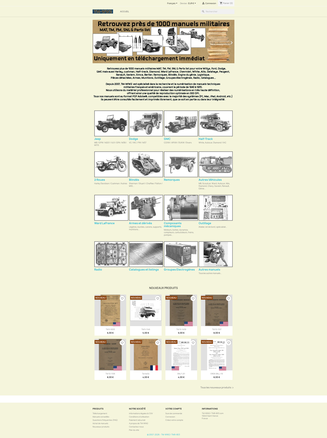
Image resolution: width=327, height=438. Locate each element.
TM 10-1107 (216, 329)
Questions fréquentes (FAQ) (105, 420)
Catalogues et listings (144, 269)
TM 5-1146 (145, 329)
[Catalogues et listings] (146, 254)
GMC (167, 139)
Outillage (205, 223)
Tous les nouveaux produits (217, 387)
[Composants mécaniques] (181, 208)
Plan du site (134, 430)
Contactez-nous (136, 426)
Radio (98, 269)
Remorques (172, 180)
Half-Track (206, 139)
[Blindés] (146, 164)
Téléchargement (100, 413)
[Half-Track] (216, 123)
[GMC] (181, 123)
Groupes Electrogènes (179, 269)
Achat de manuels (100, 423)
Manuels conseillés (101, 417)
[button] (103, 41)
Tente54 (145, 373)
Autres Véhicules (210, 180)
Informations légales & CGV (141, 413)
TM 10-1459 (181, 329)
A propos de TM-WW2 (138, 423)
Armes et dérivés (140, 223)
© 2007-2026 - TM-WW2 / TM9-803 (163, 434)
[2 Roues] (111, 164)
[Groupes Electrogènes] (181, 254)
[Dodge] (146, 123)
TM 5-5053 (110, 329)
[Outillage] (216, 208)
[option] (163, 41)
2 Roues (99, 180)
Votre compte (173, 408)
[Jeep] (111, 123)
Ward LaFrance (104, 223)
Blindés (134, 180)
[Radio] (111, 254)
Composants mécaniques (173, 224)
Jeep (97, 139)
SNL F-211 (181, 373)
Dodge (133, 139)
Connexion (170, 417)
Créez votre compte (174, 420)
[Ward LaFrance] (111, 208)
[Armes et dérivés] (146, 208)
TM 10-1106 (110, 373)
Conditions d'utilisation (139, 417)
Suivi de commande (173, 413)
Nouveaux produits (101, 426)
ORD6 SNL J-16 (216, 373)
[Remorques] (181, 164)
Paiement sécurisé (137, 420)
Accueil (124, 11)
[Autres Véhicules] (216, 164)
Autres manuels (209, 269)
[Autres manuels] (216, 254)
